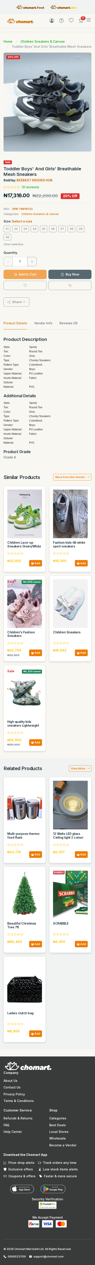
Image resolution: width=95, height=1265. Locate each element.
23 (25, 228)
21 (7, 228)
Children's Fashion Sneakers (21, 634)
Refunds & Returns (18, 1118)
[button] (81, 21)
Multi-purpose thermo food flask (23, 835)
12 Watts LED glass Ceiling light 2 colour (68, 835)
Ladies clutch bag (20, 1013)
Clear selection (13, 244)
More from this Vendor (70, 477)
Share (16, 302)
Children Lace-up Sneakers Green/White (24, 544)
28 (71, 228)
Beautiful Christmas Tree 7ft (21, 925)
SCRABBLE (60, 923)
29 (80, 228)
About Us (10, 1081)
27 (62, 228)
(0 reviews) (30, 187)
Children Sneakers (67, 632)
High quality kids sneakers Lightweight (23, 723)
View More (78, 768)
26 (53, 228)
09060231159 (17, 1256)
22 (16, 228)
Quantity (10, 253)
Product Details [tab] (15, 323)
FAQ (6, 1125)
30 (7, 237)
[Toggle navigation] (88, 20)
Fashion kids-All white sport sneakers (69, 544)
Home (8, 41)
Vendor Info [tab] (43, 323)
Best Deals (57, 1125)
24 (34, 228)
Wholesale (57, 1138)
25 (43, 228)
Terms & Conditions (19, 1101)
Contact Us (12, 1087)
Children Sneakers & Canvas (43, 41)
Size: (18, 221)
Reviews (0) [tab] (68, 323)
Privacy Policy (14, 1094)
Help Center (13, 1132)
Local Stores (58, 1132)
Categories (57, 1118)
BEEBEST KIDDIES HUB (35, 180)
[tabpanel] (47, 398)
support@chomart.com (48, 1256)
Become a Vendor (62, 1145)
